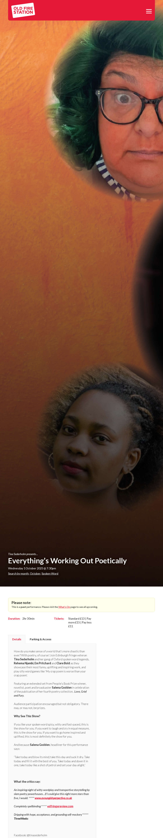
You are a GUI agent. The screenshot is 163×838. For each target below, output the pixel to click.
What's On (64, 606)
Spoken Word (50, 573)
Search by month (18, 573)
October (35, 573)
